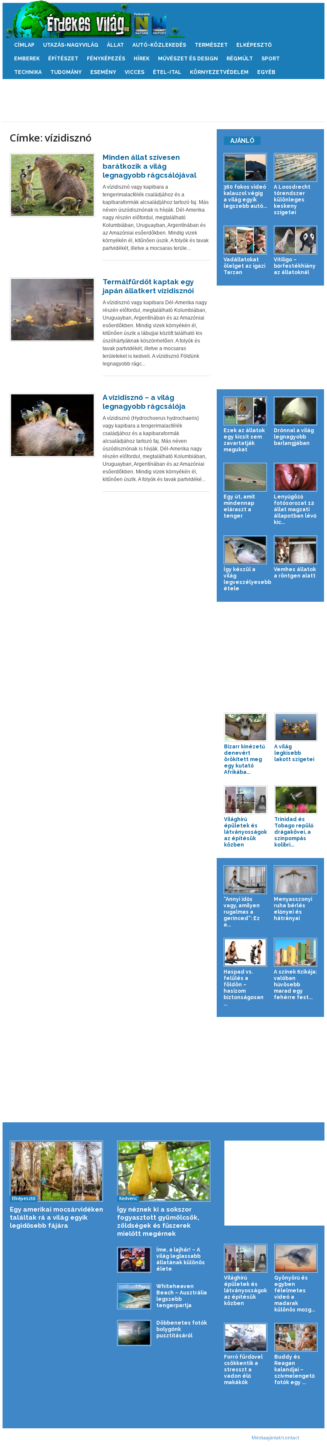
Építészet (63, 59)
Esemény (103, 72)
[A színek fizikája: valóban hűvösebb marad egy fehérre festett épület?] (295, 952)
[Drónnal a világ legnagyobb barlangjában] (295, 410)
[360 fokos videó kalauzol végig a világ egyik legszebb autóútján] (245, 167)
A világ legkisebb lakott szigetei (294, 753)
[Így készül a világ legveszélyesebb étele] (245, 549)
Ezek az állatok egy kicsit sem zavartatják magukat (244, 440)
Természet (211, 45)
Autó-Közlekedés (159, 45)
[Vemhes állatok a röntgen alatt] (295, 549)
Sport (270, 59)
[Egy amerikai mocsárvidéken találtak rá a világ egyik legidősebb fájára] (56, 1171)
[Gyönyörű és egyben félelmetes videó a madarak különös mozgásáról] (296, 1258)
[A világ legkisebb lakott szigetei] (296, 727)
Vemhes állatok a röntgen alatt (295, 572)
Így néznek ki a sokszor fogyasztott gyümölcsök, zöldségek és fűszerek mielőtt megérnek (158, 1221)
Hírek (141, 59)
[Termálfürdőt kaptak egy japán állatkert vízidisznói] (52, 310)
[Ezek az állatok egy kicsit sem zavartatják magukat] (245, 410)
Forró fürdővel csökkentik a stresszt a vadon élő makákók (243, 1369)
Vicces (134, 72)
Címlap (24, 45)
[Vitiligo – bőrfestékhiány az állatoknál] (295, 240)
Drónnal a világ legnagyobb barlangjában (294, 437)
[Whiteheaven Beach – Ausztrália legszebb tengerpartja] (134, 1296)
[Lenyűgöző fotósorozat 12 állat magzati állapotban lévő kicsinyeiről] (295, 477)
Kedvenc (128, 1198)
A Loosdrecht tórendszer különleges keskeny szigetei (292, 199)
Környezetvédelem (219, 72)
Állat (115, 45)
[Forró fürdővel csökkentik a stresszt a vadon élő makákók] (245, 1337)
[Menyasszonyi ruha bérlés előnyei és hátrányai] (295, 879)
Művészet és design (188, 59)
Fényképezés (106, 59)
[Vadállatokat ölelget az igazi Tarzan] (245, 240)
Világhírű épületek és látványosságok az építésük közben (245, 832)
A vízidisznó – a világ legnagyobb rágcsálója (144, 402)
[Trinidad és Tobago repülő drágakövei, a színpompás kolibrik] (296, 799)
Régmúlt (240, 59)
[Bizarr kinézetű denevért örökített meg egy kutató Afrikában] (245, 727)
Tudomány (66, 72)
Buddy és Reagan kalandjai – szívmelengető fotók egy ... (294, 1369)
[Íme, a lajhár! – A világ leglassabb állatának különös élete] (134, 1260)
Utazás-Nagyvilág (70, 45)
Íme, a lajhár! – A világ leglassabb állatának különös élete (180, 1259)
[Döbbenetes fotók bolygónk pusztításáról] (134, 1333)
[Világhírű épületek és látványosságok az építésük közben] (245, 799)
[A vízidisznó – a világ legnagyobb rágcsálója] (52, 425)
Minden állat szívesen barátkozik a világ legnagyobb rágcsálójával (149, 166)
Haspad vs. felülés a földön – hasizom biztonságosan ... (244, 988)
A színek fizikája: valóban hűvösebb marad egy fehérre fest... (295, 984)
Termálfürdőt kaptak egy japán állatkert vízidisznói (148, 286)
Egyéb (266, 72)
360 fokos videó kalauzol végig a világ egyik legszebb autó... (245, 196)
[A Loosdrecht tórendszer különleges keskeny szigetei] (295, 167)
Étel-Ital (167, 72)
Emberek (27, 59)
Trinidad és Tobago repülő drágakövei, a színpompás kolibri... (293, 832)
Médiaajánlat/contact (275, 1437)
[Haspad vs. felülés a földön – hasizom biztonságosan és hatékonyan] (245, 952)
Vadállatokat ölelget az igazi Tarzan (244, 266)
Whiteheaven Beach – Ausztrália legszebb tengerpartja (181, 1295)
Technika (28, 72)
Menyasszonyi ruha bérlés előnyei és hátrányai (293, 908)
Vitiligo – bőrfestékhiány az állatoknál (295, 266)
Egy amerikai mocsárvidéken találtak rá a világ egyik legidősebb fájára (56, 1217)
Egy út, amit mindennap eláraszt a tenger (239, 506)
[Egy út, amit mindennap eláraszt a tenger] (245, 477)
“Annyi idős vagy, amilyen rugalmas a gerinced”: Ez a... (242, 912)
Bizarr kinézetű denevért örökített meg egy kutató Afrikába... (244, 759)
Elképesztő (254, 45)
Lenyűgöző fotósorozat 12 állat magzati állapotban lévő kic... (295, 509)
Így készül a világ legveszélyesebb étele (247, 579)
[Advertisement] (163, 100)
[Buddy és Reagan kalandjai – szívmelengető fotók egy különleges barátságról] (296, 1337)
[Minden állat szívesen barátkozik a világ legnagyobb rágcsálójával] (52, 185)
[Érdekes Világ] (163, 19)
